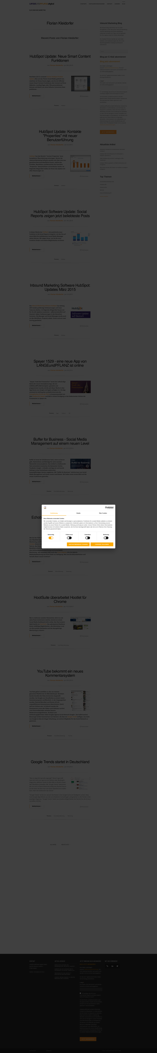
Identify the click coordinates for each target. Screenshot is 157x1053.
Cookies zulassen (102, 544)
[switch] (67, 538)
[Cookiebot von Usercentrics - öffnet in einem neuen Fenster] (106, 508)
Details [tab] (79, 513)
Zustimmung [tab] (54, 513)
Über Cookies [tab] (103, 513)
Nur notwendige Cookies (78, 544)
